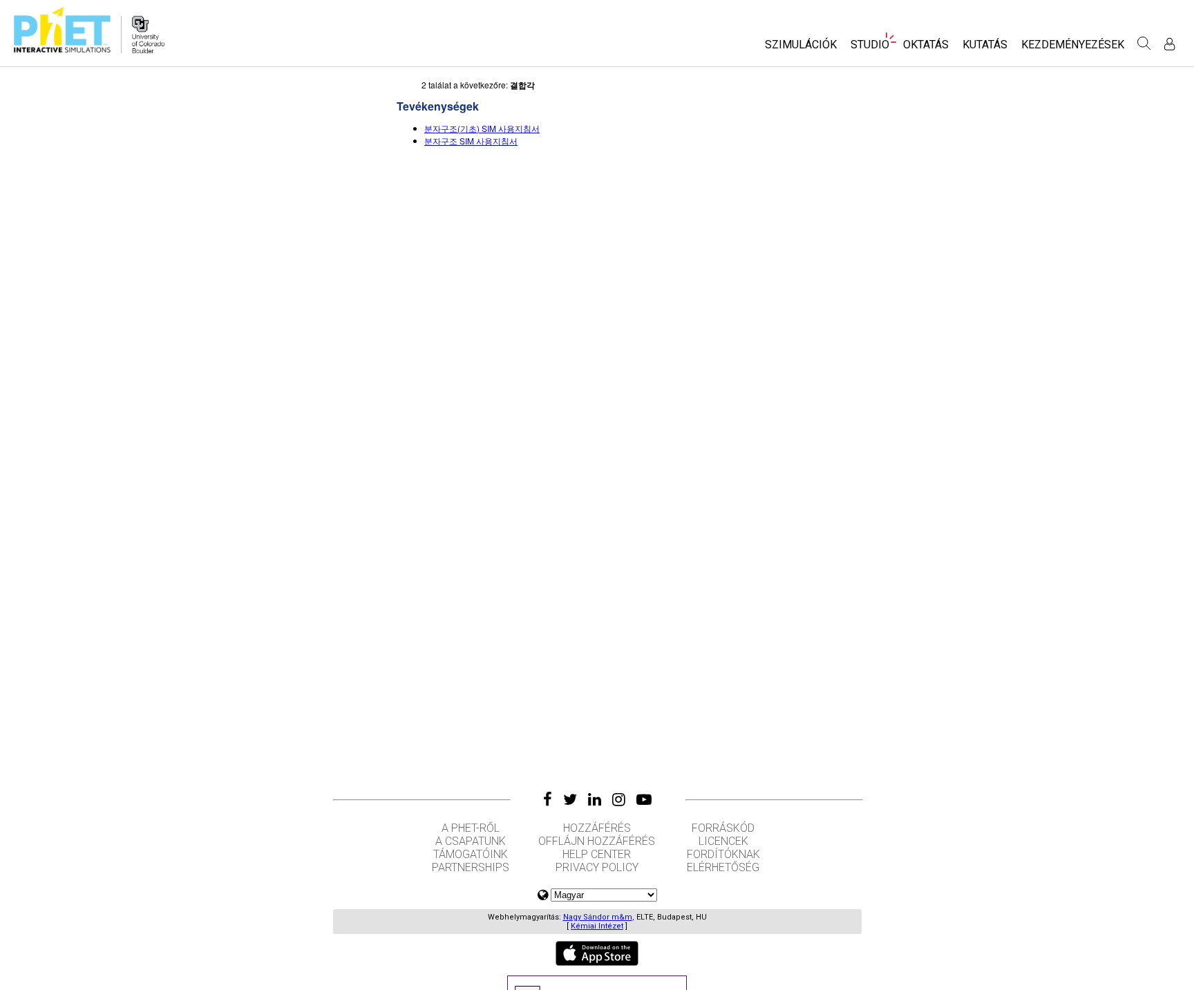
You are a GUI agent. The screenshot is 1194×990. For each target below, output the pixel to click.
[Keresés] (1144, 43)
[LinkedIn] (594, 799)
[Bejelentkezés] (1169, 44)
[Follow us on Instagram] (618, 799)
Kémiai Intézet (597, 926)
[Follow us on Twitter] (570, 799)
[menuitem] (801, 49)
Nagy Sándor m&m (597, 917)
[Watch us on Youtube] (644, 799)
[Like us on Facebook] (547, 799)
